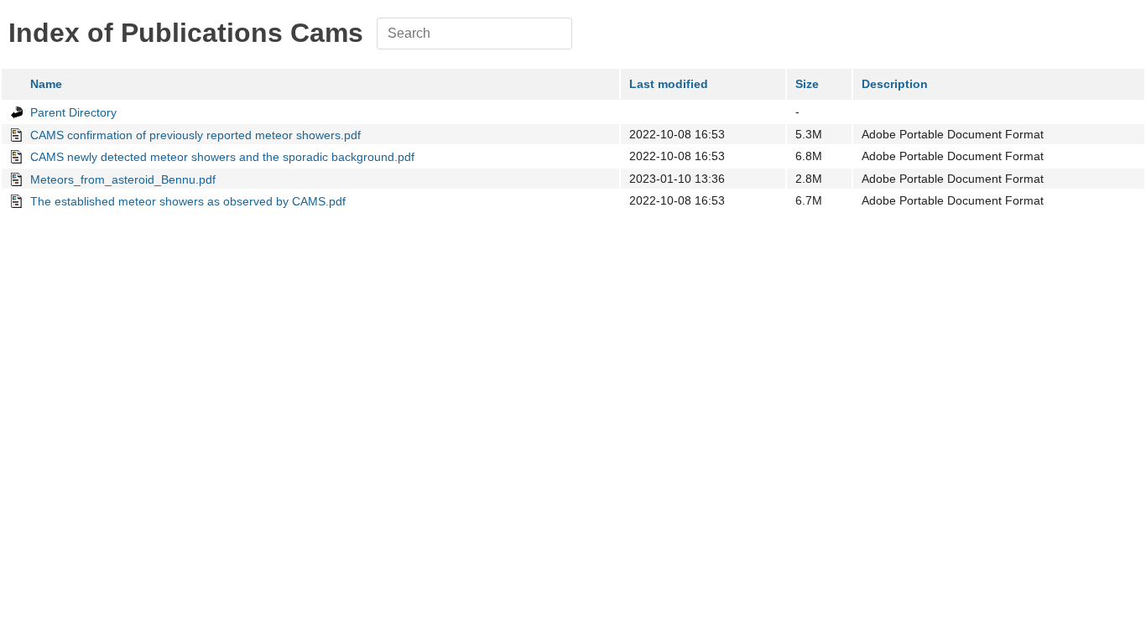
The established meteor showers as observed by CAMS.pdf (188, 201)
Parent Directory (73, 112)
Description (895, 84)
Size (807, 84)
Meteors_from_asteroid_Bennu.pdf (123, 179)
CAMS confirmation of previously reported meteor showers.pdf (195, 135)
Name (46, 84)
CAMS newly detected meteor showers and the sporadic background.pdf (222, 157)
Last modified (668, 84)
